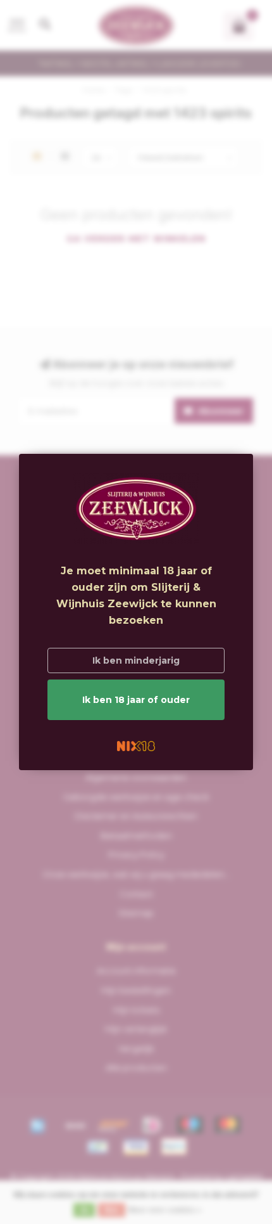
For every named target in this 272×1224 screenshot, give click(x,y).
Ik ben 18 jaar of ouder (136, 699)
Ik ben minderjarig (136, 660)
